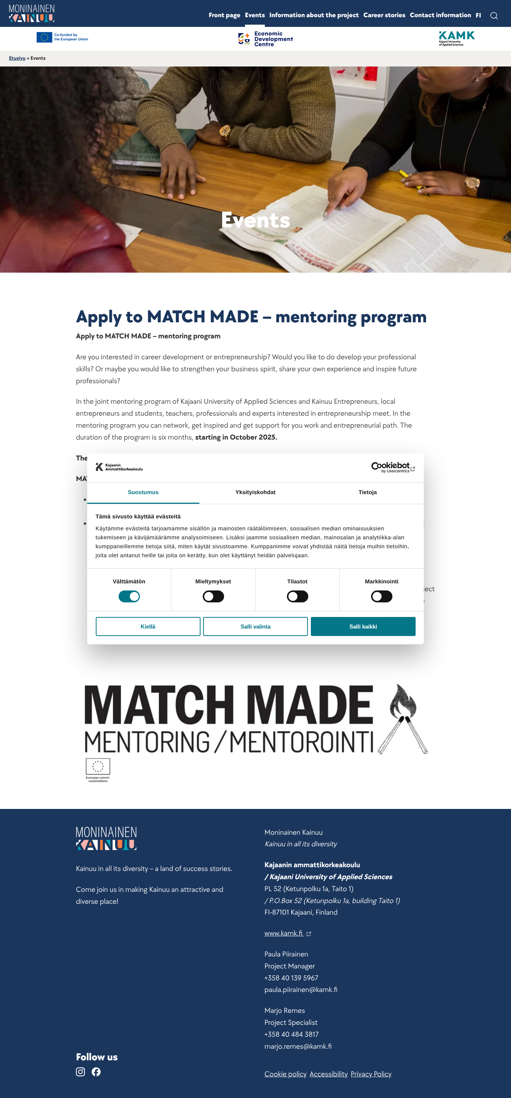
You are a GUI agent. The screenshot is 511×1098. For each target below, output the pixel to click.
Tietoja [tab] (368, 492)
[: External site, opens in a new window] (383, 467)
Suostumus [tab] (143, 492)
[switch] (213, 596)
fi (478, 16)
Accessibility (329, 1074)
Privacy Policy (371, 1074)
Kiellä (148, 626)
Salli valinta (255, 626)
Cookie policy (285, 1074)
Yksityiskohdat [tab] (255, 492)
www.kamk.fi (284, 933)
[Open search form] (494, 16)
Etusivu (17, 58)
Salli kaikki (363, 626)
